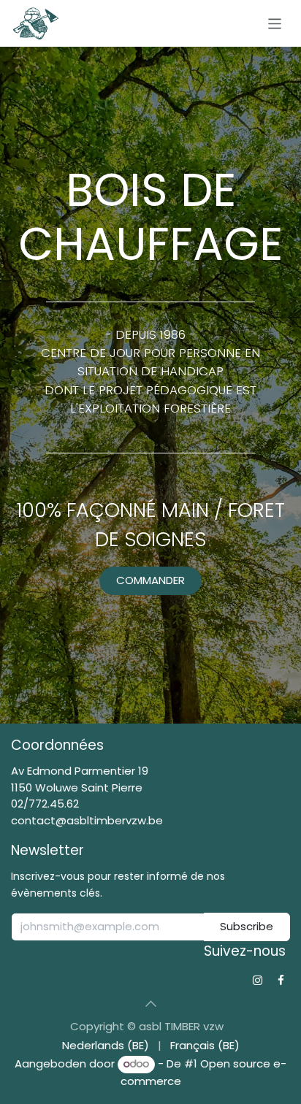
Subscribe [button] (246, 926)
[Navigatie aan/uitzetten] (275, 23)
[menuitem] (105, 1046)
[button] (150, 1003)
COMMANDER (150, 580)
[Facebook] (281, 980)
